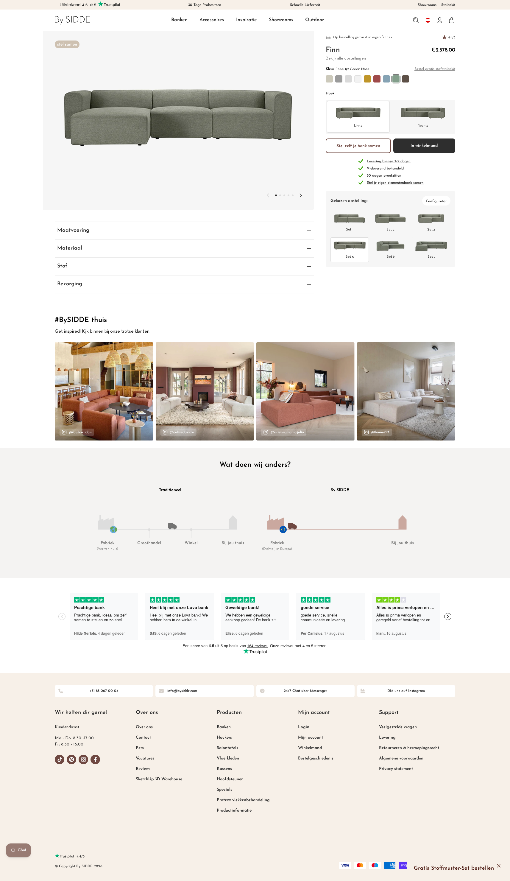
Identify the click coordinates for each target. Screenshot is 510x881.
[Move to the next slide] (300, 195)
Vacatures (145, 758)
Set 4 (431, 229)
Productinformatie (234, 810)
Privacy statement (396, 769)
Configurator (436, 201)
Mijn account (310, 737)
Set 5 (350, 256)
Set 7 (431, 256)
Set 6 (390, 256)
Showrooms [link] (427, 5)
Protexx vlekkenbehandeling (243, 800)
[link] (72, 20)
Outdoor (314, 20)
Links (358, 125)
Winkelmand (310, 748)
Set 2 (390, 229)
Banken (179, 20)
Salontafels (227, 748)
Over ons (144, 727)
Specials (224, 789)
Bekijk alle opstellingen (346, 58)
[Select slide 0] (276, 195)
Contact (143, 737)
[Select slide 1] (280, 195)
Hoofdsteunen (230, 779)
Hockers (224, 737)
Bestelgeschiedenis (315, 758)
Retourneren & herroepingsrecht (409, 748)
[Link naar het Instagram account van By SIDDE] (83, 759)
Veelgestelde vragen (398, 727)
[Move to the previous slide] (268, 195)
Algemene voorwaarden (401, 758)
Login (303, 727)
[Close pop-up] (499, 866)
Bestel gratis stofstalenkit (434, 69)
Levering (387, 737)
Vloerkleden (228, 758)
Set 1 (349, 229)
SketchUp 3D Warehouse (159, 779)
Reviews (143, 769)
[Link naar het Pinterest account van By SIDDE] (71, 759)
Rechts (423, 125)
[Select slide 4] (293, 195)
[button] (179, 20)
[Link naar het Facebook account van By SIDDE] (95, 759)
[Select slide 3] (288, 195)
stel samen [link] (67, 44)
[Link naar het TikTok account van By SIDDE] (59, 759)
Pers (140, 748)
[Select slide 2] (284, 195)
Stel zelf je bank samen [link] (358, 146)
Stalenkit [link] (448, 5)
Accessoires (211, 20)
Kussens (224, 769)
